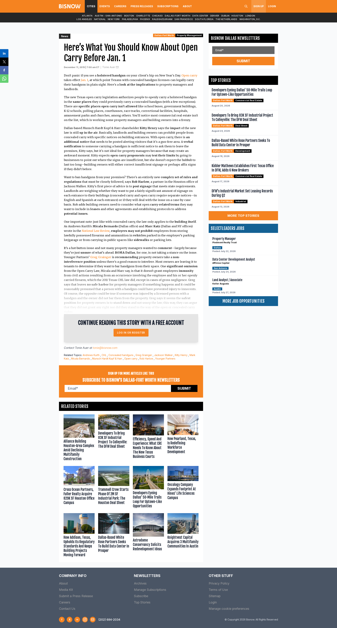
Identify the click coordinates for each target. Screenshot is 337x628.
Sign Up (258, 6)
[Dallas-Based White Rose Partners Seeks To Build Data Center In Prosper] (113, 535)
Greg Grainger (100, 257)
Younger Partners (165, 358)
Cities (91, 6)
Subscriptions (168, 6)
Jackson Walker (163, 355)
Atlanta (87, 15)
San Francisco (183, 19)
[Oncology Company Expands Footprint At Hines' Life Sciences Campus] (183, 487)
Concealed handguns (120, 355)
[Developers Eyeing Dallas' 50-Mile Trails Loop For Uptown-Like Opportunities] (148, 487)
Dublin (225, 15)
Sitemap (214, 596)
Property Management (189, 35)
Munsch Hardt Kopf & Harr (107, 358)
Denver (214, 15)
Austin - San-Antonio (108, 15)
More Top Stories (243, 215)
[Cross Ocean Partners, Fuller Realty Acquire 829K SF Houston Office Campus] (79, 487)
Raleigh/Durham (162, 19)
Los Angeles (84, 19)
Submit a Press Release (76, 596)
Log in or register (131, 332)
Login (272, 6)
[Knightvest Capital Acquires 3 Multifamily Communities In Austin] (183, 535)
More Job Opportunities (243, 301)
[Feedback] (92, 619)
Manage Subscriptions (150, 590)
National (100, 19)
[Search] (246, 6)
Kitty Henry (181, 355)
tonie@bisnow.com (105, 348)
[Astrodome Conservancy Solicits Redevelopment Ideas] (148, 535)
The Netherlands (226, 19)
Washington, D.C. (249, 19)
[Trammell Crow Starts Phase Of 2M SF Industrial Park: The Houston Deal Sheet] (113, 487)
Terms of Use (218, 590)
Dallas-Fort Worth (177, 15)
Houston (237, 15)
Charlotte (143, 15)
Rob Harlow (146, 358)
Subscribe (141, 596)
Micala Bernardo (80, 358)
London (250, 15)
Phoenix (145, 19)
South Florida (204, 19)
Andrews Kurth (91, 355)
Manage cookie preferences (229, 608)
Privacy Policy (219, 583)
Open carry (189, 75)
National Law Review (96, 231)
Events (105, 6)
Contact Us (67, 608)
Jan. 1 (84, 80)
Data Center (200, 15)
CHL (104, 355)
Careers (120, 6)
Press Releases (142, 6)
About (187, 6)
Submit (184, 388)
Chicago (157, 15)
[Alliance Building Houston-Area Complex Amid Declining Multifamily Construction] (79, 438)
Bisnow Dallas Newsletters (235, 38)
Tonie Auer (108, 67)
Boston (129, 15)
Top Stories (142, 602)
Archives (140, 583)
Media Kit (66, 590)
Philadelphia (130, 19)
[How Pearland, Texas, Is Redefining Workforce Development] (183, 438)
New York (114, 19)
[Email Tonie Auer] (117, 67)
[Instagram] (85, 619)
